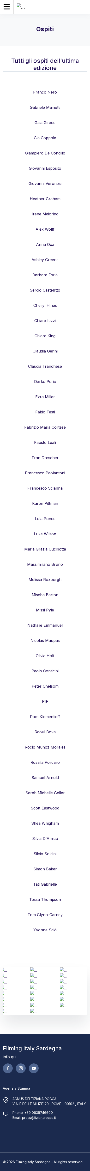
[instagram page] (21, 1068)
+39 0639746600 (38, 1113)
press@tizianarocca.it (39, 1118)
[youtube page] (34, 1068)
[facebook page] (8, 1068)
